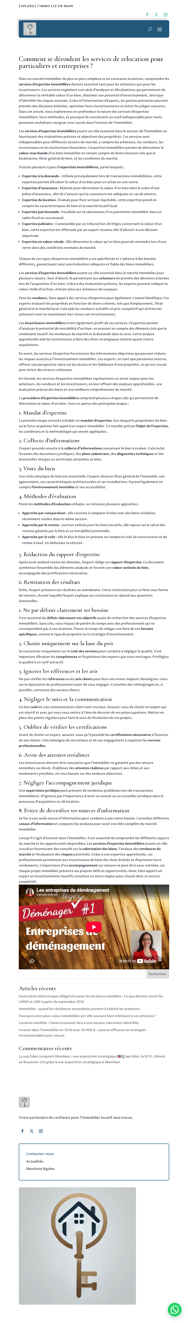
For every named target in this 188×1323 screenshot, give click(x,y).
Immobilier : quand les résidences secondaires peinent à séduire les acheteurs (79, 1009)
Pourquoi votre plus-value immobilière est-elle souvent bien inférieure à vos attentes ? (87, 1016)
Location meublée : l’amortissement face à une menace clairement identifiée (79, 1023)
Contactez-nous (40, 1154)
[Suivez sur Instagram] (40, 1131)
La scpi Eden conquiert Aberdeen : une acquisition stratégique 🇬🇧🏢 (72, 1056)
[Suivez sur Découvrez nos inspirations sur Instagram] (165, 14)
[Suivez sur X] (31, 1131)
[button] (175, 1310)
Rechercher (158, 974)
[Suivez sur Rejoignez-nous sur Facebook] (147, 14)
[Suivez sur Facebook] (22, 1131)
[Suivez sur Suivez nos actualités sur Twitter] (156, 14)
